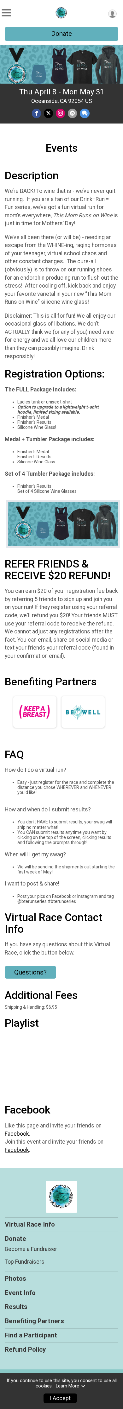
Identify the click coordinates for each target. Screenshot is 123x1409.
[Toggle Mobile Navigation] (6, 12)
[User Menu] (112, 14)
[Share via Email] (72, 113)
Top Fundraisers (24, 1262)
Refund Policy (25, 1349)
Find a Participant (31, 1335)
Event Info (20, 1293)
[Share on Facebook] (36, 113)
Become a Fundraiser (31, 1249)
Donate (61, 33)
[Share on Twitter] (48, 113)
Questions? (30, 972)
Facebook (17, 1134)
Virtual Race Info (30, 1224)
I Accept (60, 1398)
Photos (15, 1278)
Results (16, 1307)
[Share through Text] (85, 113)
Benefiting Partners (34, 1321)
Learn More (67, 1386)
